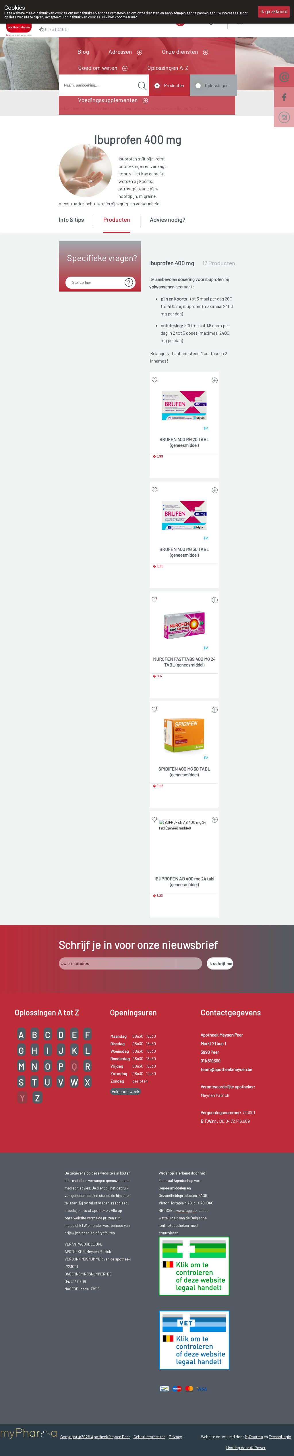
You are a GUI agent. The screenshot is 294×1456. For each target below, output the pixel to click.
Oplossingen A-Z (167, 67)
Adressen (120, 51)
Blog (83, 51)
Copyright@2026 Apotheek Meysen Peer (95, 1436)
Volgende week (125, 1091)
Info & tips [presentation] (71, 219)
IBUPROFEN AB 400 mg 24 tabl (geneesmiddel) (184, 881)
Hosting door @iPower (246, 1447)
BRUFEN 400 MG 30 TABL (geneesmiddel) (184, 552)
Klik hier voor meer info (119, 17)
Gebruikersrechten (149, 1436)
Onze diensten (180, 51)
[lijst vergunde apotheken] (194, 1339)
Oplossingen (217, 85)
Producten (174, 85)
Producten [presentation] (116, 219)
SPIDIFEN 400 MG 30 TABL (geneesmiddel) (184, 771)
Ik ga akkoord (273, 11)
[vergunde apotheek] (194, 1265)
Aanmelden (260, 20)
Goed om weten (97, 67)
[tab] (76, 224)
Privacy (175, 1436)
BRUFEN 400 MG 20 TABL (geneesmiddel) (184, 442)
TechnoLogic (280, 1436)
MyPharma (254, 1436)
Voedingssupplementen (108, 99)
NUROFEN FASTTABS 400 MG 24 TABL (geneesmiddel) (184, 661)
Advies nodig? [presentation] (167, 219)
